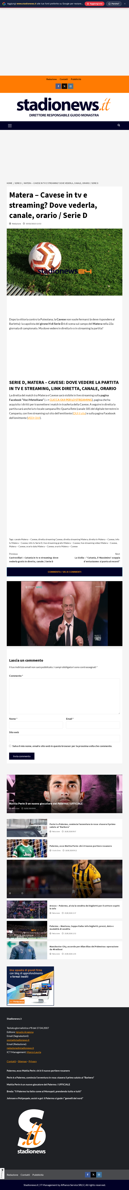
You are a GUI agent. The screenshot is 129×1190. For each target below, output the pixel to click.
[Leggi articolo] (27, 828)
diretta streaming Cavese (50, 539)
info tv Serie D (35, 543)
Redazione (51, 79)
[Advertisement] (64, 51)
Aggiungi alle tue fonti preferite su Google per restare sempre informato (53, 3)
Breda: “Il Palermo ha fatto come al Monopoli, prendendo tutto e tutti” (44, 1091)
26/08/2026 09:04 (30, 808)
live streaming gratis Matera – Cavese (61, 543)
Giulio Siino (56, 850)
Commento (16, 675)
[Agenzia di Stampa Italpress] (30, 985)
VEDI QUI (34, 418)
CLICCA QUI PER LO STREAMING (71, 399)
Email (69, 718)
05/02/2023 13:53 (33, 223)
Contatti (64, 79)
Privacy (33, 1061)
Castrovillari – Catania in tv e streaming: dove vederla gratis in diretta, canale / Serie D (33, 557)
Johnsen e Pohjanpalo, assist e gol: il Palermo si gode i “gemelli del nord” (45, 1098)
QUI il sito (79, 413)
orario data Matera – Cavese (40, 546)
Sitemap (22, 1061)
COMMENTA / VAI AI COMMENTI (64, 572)
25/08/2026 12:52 (70, 933)
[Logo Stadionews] (32, 1131)
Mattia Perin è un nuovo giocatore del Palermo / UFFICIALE (46, 803)
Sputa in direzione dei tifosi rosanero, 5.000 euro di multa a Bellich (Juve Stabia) (60, 888)
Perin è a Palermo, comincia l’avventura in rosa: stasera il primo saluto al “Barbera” (50, 1077)
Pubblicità (76, 79)
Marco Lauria (34, 1052)
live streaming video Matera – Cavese (99, 543)
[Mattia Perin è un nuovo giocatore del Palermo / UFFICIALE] (64, 794)
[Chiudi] (124, 3)
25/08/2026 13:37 (70, 913)
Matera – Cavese (17, 546)
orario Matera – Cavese (66, 546)
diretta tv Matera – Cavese (101, 539)
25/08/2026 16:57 (30, 893)
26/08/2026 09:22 (71, 850)
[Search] (119, 125)
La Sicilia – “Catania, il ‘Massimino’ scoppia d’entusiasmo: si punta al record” (97, 557)
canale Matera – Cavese (25, 539)
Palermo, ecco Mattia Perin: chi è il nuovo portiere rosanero (81, 846)
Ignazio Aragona (25, 1031)
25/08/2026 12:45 (70, 954)
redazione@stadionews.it (20, 1047)
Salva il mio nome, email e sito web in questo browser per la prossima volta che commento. (62, 745)
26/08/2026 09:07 (70, 831)
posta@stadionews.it (18, 1039)
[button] (13, 125)
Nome (13, 718)
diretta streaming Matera (75, 539)
